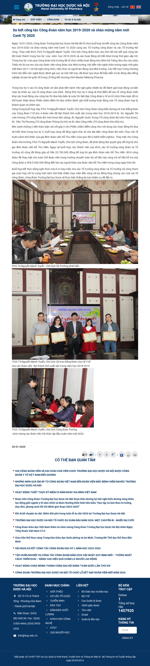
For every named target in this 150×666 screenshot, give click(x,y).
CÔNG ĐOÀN (53, 19)
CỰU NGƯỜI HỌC (60, 632)
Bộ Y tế (85, 596)
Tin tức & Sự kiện (73, 19)
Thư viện (86, 610)
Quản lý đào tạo (90, 619)
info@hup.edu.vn (27, 635)
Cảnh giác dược (90, 605)
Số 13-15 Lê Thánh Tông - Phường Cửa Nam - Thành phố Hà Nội (27, 601)
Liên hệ (124, 6)
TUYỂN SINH (57, 600)
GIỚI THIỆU (36, 19)
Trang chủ (20, 19)
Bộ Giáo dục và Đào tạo (94, 591)
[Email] (135, 454)
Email (84, 614)
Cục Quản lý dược (91, 600)
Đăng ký (127, 637)
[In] (128, 454)
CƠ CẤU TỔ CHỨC (60, 596)
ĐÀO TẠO (55, 605)
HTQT (53, 627)
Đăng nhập (113, 6)
